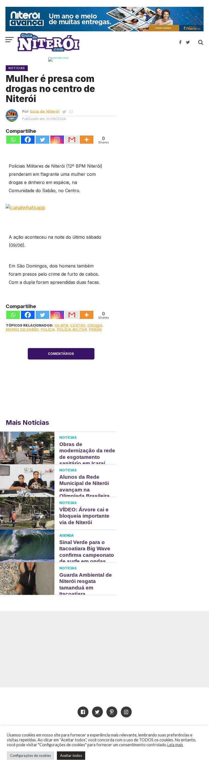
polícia (48, 329)
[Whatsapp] (13, 140)
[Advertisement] (163, 97)
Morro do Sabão (22, 329)
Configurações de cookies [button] (30, 755)
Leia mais (175, 744)
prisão (95, 329)
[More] (86, 140)
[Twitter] (42, 140)
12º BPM (61, 325)
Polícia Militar (72, 329)
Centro (77, 325)
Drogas (94, 325)
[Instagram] (57, 140)
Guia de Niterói (44, 111)
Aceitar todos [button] (71, 755)
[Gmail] (72, 140)
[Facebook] (28, 140)
